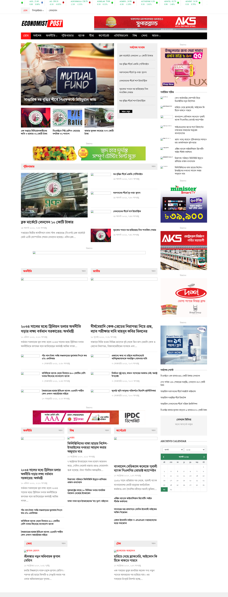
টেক (118, 543)
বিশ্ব (135, 35)
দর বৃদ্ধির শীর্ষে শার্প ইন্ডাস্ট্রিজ (132, 101)
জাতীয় (96, 271)
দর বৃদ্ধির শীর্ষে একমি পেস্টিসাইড (134, 64)
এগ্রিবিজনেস (121, 35)
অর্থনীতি (50, 35)
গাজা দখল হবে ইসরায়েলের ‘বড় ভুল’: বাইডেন (87, 501)
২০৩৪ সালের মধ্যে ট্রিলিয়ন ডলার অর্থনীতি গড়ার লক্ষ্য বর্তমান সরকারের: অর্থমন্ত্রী (41, 474)
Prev (24, 74)
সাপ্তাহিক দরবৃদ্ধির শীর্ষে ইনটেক (173, 398)
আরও (155, 35)
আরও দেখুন (126, 111)
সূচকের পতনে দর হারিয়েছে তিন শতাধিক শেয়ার (134, 230)
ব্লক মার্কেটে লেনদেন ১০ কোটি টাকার (136, 56)
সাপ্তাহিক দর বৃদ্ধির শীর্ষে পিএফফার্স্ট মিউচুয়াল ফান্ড (60, 100)
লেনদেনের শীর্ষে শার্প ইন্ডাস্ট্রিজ (133, 81)
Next (111, 74)
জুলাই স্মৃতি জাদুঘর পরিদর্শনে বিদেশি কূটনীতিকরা (134, 391)
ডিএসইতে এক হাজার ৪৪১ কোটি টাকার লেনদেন (180, 376)
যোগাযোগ (53, 10)
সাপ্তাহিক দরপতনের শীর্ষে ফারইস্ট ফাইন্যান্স (178, 391)
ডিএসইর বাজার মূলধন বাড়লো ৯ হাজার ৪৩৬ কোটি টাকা (184, 410)
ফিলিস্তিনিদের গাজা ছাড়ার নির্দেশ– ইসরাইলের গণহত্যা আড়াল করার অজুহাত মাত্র (87, 447)
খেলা (144, 35)
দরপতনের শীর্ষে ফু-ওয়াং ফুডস (133, 72)
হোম (25, 10)
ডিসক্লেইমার (37, 10)
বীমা (91, 35)
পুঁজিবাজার (67, 35)
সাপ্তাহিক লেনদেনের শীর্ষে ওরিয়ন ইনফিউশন (179, 404)
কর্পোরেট (104, 35)
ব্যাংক (81, 35)
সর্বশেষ (37, 35)
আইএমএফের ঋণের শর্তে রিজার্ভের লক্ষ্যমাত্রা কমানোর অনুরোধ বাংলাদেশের (189, 130)
